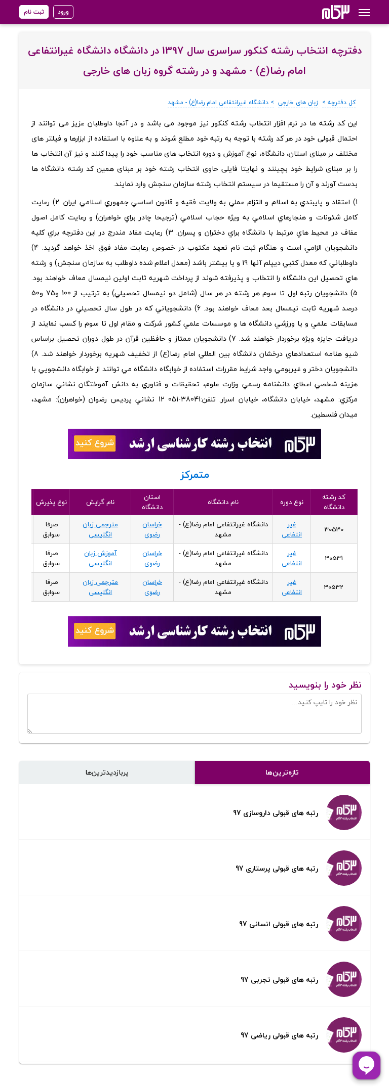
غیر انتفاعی (292, 529)
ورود (63, 12)
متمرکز (194, 474)
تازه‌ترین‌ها (282, 772)
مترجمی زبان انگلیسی (100, 529)
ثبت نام (34, 12)
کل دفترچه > (339, 102)
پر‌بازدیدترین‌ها (107, 772)
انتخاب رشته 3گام (322, 12)
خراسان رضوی (152, 529)
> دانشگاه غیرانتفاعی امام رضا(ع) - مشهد (221, 102)
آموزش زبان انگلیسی (100, 558)
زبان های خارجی (298, 102)
